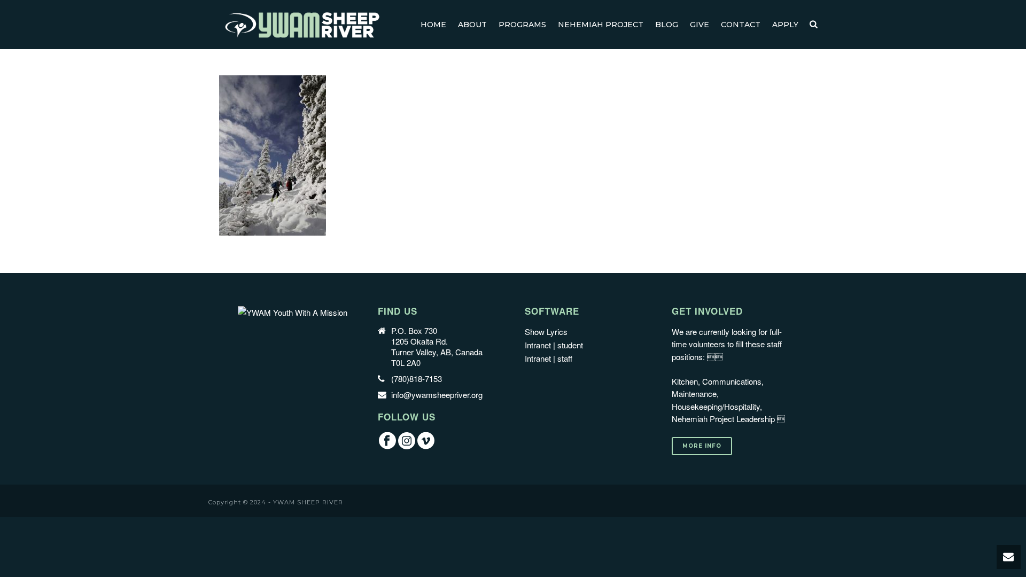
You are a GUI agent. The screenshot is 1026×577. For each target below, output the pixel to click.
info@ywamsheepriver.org (437, 395)
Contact (740, 24)
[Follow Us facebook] (387, 441)
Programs (522, 24)
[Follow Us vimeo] (425, 441)
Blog (666, 24)
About (472, 24)
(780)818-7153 (416, 379)
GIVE (699, 24)
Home (433, 24)
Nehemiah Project (600, 24)
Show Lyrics (546, 331)
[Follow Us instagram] (406, 441)
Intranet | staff (548, 358)
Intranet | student (554, 344)
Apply (785, 24)
